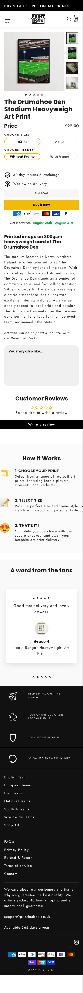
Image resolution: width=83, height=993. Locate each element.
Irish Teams (13, 793)
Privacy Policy (16, 849)
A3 (22, 142)
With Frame (59, 156)
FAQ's (9, 841)
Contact (11, 873)
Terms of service (18, 865)
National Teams (17, 801)
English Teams (16, 777)
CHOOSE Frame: (18, 150)
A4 (59, 142)
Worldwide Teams (19, 817)
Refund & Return (18, 857)
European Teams (18, 785)
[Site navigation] (7, 19)
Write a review (41, 424)
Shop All (11, 825)
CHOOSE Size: (17, 134)
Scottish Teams (16, 809)
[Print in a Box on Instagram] (76, 942)
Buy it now (41, 205)
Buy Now (70, 371)
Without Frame (22, 156)
